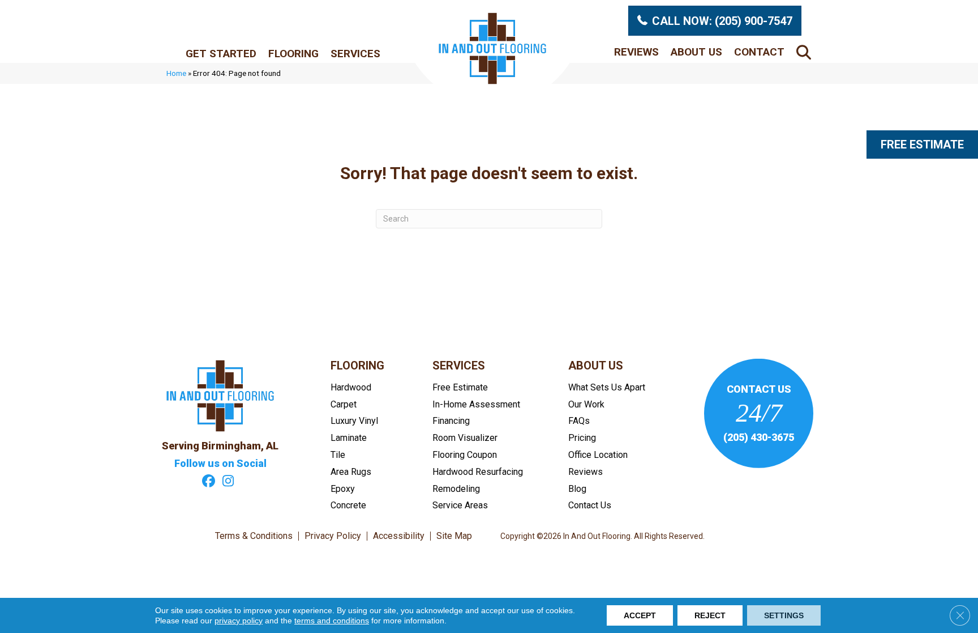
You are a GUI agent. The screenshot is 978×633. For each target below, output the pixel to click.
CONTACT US (759, 389)
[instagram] (228, 482)
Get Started (221, 53)
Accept (640, 615)
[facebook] (208, 482)
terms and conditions (331, 620)
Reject (710, 615)
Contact (759, 51)
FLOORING (357, 365)
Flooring (293, 53)
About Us (696, 51)
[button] (806, 51)
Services (355, 53)
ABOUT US (595, 365)
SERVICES (458, 365)
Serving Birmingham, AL (220, 446)
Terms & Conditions (254, 536)
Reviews (636, 51)
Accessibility (398, 536)
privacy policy (239, 620)
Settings (784, 615)
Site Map (454, 536)
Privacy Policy (332, 536)
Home (176, 73)
